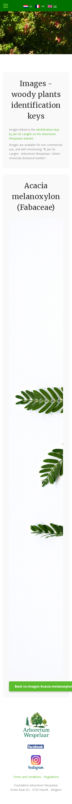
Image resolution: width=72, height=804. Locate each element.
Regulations (51, 777)
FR (42, 6)
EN (55, 6)
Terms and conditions (27, 777)
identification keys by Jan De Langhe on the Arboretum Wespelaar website (34, 134)
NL (30, 6)
